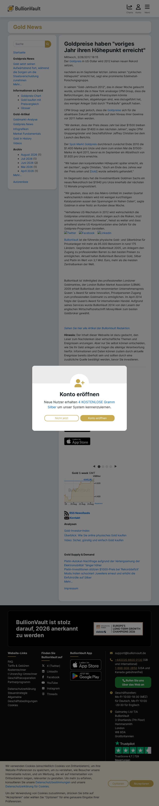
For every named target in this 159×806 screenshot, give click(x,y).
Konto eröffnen (97, 418)
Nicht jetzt (61, 418)
